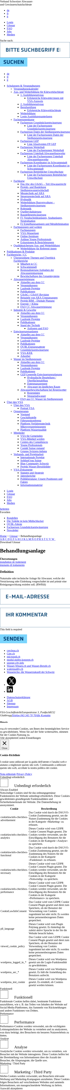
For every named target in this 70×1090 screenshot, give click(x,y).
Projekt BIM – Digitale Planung (37, 300)
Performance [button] (7, 1013)
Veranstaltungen (29, 285)
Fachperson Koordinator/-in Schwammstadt (43, 162)
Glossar (11, 25)
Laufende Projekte (30, 288)
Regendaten (33, 392)
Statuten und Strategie (32, 472)
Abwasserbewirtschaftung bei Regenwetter (43, 389)
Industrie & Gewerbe (25, 310)
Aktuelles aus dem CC (32, 282)
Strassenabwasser (36, 396)
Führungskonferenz (30, 420)
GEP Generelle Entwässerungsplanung (41, 374)
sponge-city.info (15, 662)
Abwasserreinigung (24, 279)
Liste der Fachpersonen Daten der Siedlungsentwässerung (45, 136)
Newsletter (12, 530)
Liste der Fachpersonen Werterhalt (45, 150)
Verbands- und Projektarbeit (28, 454)
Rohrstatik (25, 208)
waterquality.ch (15, 669)
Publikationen (27, 291)
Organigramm (21, 411)
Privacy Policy (24, 774)
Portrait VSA (27, 408)
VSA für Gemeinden (31, 435)
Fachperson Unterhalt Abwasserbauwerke (42, 153)
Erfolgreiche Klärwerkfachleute (44, 110)
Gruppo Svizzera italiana (33, 451)
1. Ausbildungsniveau (32, 95)
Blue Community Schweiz (34, 463)
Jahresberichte (28, 475)
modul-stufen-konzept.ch (20, 659)
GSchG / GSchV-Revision (34, 294)
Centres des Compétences (34, 442)
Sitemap (11, 703)
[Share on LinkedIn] (10, 691)
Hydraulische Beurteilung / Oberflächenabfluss (41, 379)
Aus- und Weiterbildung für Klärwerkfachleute (39, 91)
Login (10, 22)
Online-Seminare (29, 236)
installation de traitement (13, 562)
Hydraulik (25, 199)
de (8, 10)
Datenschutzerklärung (18, 697)
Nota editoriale (8, 774)
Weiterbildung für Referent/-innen (38, 248)
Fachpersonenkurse (24, 119)
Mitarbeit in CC (28, 263)
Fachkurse (19, 181)
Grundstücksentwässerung (34, 349)
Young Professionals (31, 445)
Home (3, 536)
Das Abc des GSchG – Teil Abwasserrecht (43, 184)
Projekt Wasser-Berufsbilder (35, 466)
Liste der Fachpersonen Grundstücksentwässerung (41, 127)
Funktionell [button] (6, 988)
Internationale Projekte (32, 457)
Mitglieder (19, 432)
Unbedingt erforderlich (32, 785)
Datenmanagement (37, 383)
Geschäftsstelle (28, 417)
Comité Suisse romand (32, 448)
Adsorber (25, 356)
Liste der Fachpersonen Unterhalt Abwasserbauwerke (45, 158)
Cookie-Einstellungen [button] (29, 737)
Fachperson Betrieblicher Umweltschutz (41, 171)
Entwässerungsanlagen (26, 331)
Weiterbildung (28, 113)
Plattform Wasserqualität (33, 429)
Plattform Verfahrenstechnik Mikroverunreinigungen (35, 425)
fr (7, 13)
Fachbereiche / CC (17, 254)
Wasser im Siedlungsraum (27, 359)
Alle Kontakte (43, 715)
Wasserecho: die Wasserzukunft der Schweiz (31, 672)
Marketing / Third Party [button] (12, 1063)
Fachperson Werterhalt (32, 147)
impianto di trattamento (12, 565)
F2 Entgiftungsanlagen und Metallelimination (44, 224)
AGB (10, 700)
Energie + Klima (29, 303)
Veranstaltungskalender (26, 88)
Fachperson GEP (29, 141)
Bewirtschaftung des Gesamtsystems (39, 276)
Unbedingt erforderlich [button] (12, 777)
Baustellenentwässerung (33, 214)
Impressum (13, 706)
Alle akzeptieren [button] (9, 737)
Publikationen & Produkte (21, 251)
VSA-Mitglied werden (32, 439)
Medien (11, 34)
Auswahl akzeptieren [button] (11, 1088)
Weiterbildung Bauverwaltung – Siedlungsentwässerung (37, 204)
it (7, 16)
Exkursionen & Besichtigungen (37, 242)
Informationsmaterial (31, 485)
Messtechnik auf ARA (32, 193)
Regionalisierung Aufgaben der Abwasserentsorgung (37, 272)
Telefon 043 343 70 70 (24, 715)
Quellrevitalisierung (30, 211)
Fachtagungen (28, 230)
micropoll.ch (13, 656)
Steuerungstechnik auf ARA (35, 196)
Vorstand (25, 414)
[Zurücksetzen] (55, 539)
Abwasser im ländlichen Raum (43, 386)
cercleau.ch (13, 650)
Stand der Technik (30, 325)
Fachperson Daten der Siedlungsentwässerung (45, 131)
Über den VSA (15, 402)
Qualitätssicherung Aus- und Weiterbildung (37, 245)
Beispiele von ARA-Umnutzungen (39, 297)
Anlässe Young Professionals (35, 239)
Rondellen (12, 518)
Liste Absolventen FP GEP (41, 144)
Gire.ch (11, 653)
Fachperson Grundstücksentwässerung (41, 122)
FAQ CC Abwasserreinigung (36, 306)
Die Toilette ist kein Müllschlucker (25, 521)
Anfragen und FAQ (37, 328)
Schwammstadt (28, 267)
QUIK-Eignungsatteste (32, 346)
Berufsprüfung (28, 107)
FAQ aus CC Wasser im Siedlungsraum (41, 399)
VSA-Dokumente (23, 469)
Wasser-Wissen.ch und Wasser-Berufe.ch (29, 665)
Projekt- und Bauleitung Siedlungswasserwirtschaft (34, 189)
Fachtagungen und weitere (28, 227)
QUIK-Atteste (14, 524)
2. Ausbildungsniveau (32, 104)
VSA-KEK (26, 353)
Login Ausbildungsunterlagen (36, 116)
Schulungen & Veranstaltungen (23, 85)
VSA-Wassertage (29, 233)
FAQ (9, 28)
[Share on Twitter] (11, 684)
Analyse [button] (4, 1038)
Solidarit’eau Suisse (30, 460)
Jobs (9, 31)
